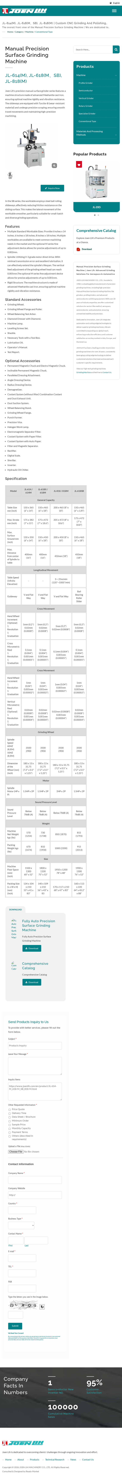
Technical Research (54, 1459)
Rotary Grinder (86, 106)
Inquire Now (54, 188)
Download (86, 249)
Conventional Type (44, 31)
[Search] (116, 49)
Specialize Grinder (87, 113)
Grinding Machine (83, 372)
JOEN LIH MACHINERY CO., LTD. (35, 1467)
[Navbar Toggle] (114, 10)
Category (19, 31)
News (73, 1459)
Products (34, 1459)
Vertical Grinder (86, 98)
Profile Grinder (86, 83)
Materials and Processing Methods (89, 133)
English (116, 3)
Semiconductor (86, 90)
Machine (29, 31)
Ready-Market (32, 1471)
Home (10, 31)
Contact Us (107, 372)
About (20, 1459)
